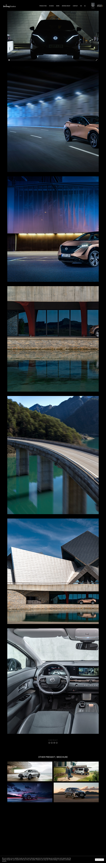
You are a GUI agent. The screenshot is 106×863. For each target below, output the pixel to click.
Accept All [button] (99, 859)
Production (43, 6)
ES (85, 6)
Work (57, 6)
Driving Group (66, 6)
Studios (51, 6)
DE (81, 6)
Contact (75, 6)
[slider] (52, 60)
